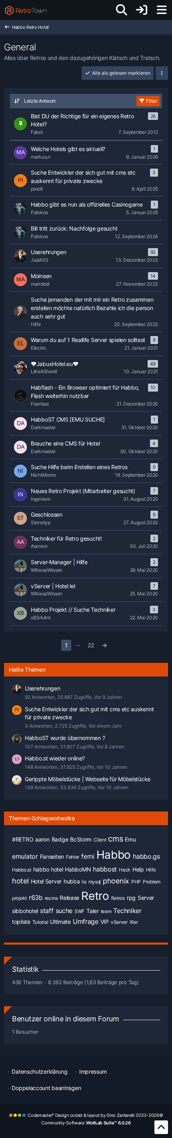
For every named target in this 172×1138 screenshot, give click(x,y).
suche (64, 911)
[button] (162, 73)
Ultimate (60, 921)
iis (84, 882)
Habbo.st (21, 870)
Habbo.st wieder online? (55, 758)
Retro (95, 896)
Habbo (113, 854)
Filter (151, 101)
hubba (72, 881)
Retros (118, 898)
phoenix (116, 881)
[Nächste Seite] (104, 645)
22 (91, 645)
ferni (87, 856)
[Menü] (162, 10)
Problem (151, 882)
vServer (119, 922)
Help (138, 869)
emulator (25, 856)
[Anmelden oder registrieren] (142, 10)
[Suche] (122, 10)
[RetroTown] (25, 10)
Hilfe (151, 870)
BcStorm (81, 839)
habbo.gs (146, 856)
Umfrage (85, 921)
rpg (131, 897)
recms (51, 898)
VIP (104, 921)
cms (115, 839)
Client (100, 840)
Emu (130, 839)
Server (146, 897)
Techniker (127, 911)
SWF (79, 911)
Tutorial (40, 922)
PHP (136, 882)
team (106, 911)
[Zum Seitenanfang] (161, 1127)
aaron (42, 839)
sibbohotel (25, 910)
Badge (60, 839)
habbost (105, 869)
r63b (36, 897)
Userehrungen (42, 688)
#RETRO (22, 839)
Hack (124, 870)
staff (47, 911)
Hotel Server (46, 881)
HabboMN (78, 869)
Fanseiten (52, 856)
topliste (21, 921)
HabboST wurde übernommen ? (65, 737)
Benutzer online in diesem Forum (65, 1019)
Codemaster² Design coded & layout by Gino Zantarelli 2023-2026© (95, 1115)
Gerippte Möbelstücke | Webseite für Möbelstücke (87, 779)
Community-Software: (86, 1123)
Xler (134, 922)
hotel (20, 881)
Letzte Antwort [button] (40, 101)
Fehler (72, 857)
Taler (92, 910)
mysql (94, 882)
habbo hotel (48, 869)
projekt (19, 898)
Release (69, 897)
